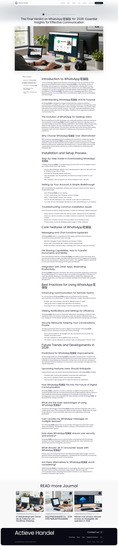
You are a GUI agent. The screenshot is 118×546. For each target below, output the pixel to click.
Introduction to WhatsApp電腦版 (29, 80)
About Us (89, 541)
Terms (98, 541)
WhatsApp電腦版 (58, 93)
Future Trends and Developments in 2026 (30, 92)
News (78, 537)
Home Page (72, 537)
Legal (102, 541)
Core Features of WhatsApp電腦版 (30, 85)
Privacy (93, 541)
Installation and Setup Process (29, 82)
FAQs (83, 537)
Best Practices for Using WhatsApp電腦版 (28, 89)
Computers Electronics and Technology (67, 14)
